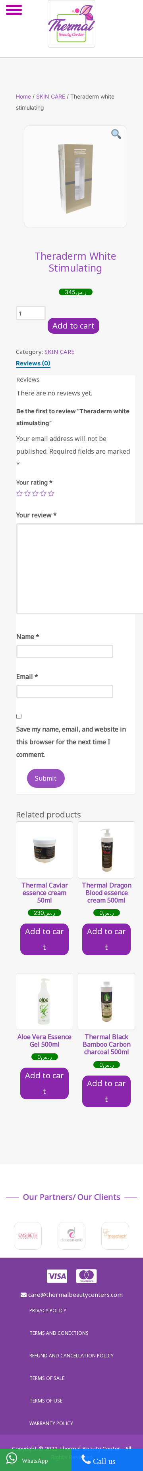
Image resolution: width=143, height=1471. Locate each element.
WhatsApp (32, 1461)
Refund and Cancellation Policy (71, 1355)
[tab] (33, 363)
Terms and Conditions (59, 1333)
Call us (103, 1461)
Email (27, 676)
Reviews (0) (33, 363)
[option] (75, 176)
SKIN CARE (50, 96)
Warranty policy (51, 1423)
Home (23, 96)
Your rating (34, 482)
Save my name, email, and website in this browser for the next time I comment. (71, 742)
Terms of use (45, 1400)
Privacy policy (47, 1310)
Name (27, 636)
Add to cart (73, 325)
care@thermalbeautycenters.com (75, 1294)
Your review (36, 515)
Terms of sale (46, 1378)
